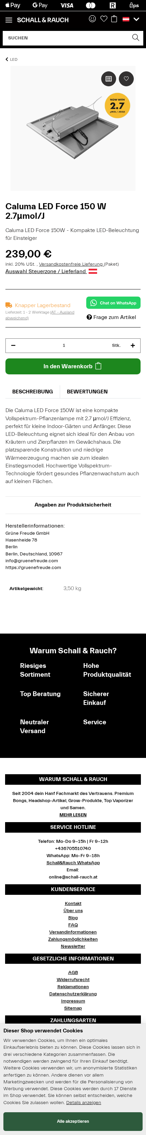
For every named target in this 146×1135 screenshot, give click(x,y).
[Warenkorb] (114, 19)
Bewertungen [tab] (87, 392)
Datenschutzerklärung (73, 994)
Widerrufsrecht (73, 979)
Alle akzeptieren (73, 1121)
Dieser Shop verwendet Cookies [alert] (43, 1031)
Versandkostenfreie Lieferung (71, 264)
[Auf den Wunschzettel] (126, 78)
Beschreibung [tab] (32, 392)
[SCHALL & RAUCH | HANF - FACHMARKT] (42, 20)
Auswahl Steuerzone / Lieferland (46, 271)
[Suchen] (136, 38)
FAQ (73, 925)
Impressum (73, 1001)
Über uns (73, 911)
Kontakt (73, 903)
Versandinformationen (73, 932)
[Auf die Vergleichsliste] (108, 78)
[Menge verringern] (13, 346)
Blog (73, 918)
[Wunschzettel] (104, 19)
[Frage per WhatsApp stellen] (113, 303)
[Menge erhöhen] (132, 346)
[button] (92, 19)
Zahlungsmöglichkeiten (73, 939)
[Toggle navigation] (8, 17)
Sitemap (73, 1008)
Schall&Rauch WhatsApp (73, 863)
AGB (73, 972)
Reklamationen (73, 987)
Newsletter (73, 946)
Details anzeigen (83, 1102)
